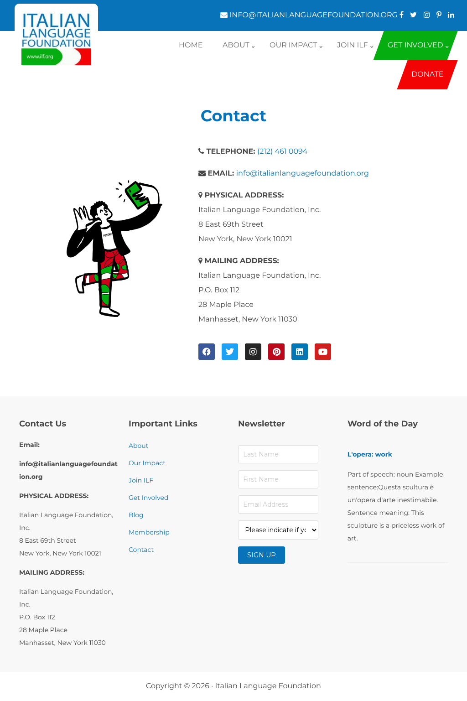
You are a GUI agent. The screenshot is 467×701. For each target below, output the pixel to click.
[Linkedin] (299, 351)
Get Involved (148, 497)
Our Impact (147, 463)
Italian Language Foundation (268, 686)
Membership (149, 532)
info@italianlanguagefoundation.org (302, 173)
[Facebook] (206, 351)
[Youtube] (323, 351)
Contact (141, 549)
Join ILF (141, 480)
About (138, 445)
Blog (136, 515)
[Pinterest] (276, 351)
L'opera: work (370, 454)
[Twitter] (230, 351)
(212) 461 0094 (282, 151)
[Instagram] (253, 351)
